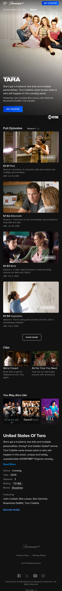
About (33, 10)
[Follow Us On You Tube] (35, 575)
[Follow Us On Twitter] (27, 575)
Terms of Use (22, 555)
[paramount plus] (16, 3)
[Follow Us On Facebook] (19, 575)
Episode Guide (11, 509)
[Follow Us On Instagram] (43, 575)
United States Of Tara (14, 10)
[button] (5, 3)
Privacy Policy (39, 555)
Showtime (17, 488)
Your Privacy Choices (31, 563)
